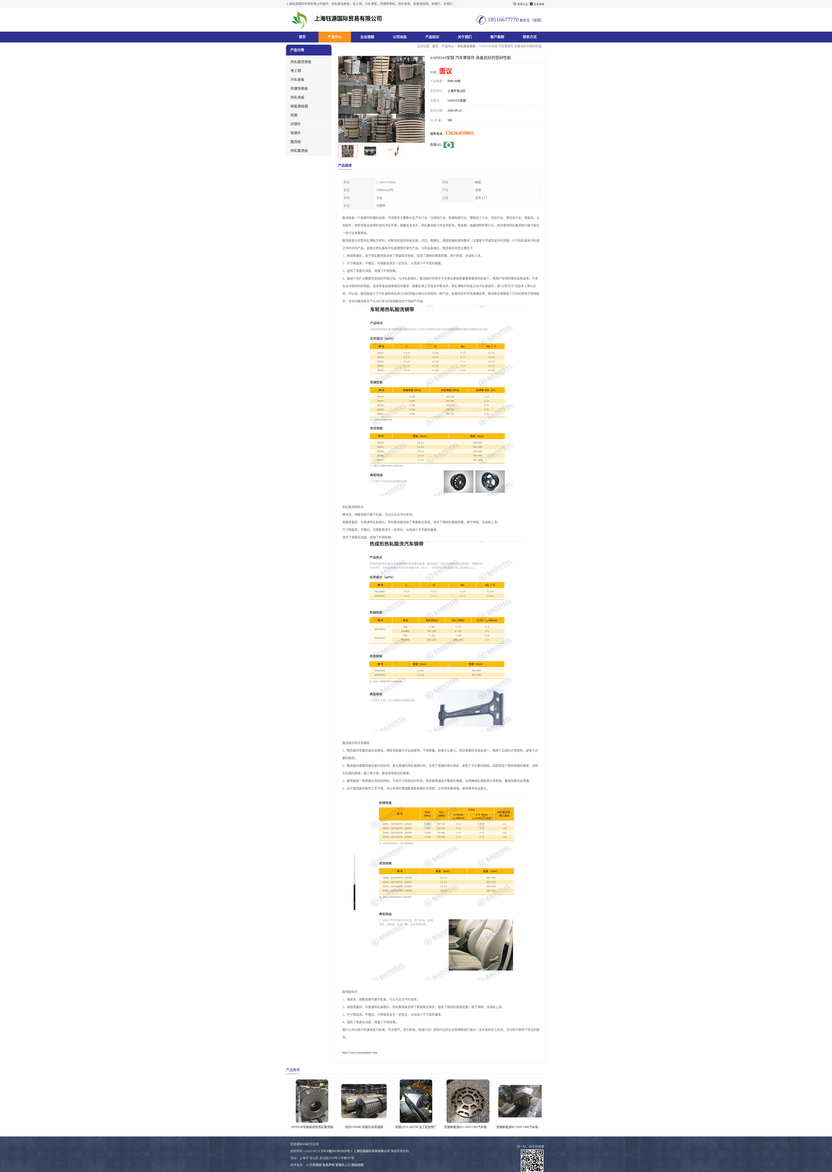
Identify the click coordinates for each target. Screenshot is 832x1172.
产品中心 (335, 37)
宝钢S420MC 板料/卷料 (520, 1127)
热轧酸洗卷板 (466, 46)
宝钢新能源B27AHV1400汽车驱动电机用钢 (420, 1127)
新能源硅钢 (299, 106)
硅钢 (294, 115)
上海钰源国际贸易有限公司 (371, 1151)
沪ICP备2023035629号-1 (337, 1151)
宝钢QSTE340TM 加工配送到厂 (312, 1127)
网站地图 (357, 1165)
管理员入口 (343, 1165)
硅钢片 (296, 133)
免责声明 (328, 1165)
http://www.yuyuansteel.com (359, 1052)
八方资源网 (314, 1165)
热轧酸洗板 (299, 151)
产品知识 (432, 37)
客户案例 (497, 37)
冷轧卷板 (297, 79)
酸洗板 (296, 142)
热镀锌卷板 (299, 88)
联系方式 (530, 37)
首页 (302, 37)
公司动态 (400, 37)
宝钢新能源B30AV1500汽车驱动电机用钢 (471, 1127)
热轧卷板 (297, 97)
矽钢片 (296, 124)
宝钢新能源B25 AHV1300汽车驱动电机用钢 (369, 1127)
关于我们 (465, 37)
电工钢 (296, 71)
